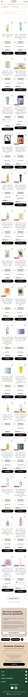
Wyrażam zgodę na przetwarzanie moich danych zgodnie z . (13, 661)
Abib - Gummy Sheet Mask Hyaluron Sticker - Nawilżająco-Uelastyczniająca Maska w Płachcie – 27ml (21, 110)
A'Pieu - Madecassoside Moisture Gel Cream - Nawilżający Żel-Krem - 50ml (20, 37)
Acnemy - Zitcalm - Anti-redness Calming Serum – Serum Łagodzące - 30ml (7, 417)
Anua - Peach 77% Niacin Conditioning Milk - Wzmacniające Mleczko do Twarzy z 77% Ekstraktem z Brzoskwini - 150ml (20, 532)
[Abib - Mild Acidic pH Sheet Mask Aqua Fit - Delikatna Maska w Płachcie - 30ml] (8, 253)
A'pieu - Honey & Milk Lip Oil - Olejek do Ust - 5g (7, 36)
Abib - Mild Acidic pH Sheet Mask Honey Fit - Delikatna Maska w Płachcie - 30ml (7, 301)
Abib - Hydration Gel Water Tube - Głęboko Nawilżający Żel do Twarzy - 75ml (20, 187)
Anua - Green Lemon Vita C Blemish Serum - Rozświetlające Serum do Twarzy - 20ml (7, 455)
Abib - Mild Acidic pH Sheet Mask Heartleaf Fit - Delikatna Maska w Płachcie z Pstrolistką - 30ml (20, 264)
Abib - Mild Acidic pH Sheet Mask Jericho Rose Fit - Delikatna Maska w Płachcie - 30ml (20, 302)
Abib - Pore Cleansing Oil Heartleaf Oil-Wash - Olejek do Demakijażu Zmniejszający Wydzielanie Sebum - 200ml (7, 340)
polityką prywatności (17, 661)
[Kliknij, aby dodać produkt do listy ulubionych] (12, 23)
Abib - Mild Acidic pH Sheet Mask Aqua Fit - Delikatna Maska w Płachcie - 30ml (7, 263)
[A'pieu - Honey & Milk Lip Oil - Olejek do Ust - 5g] (8, 27)
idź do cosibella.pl (14, 632)
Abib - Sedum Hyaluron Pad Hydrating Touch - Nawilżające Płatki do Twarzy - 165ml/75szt (7, 379)
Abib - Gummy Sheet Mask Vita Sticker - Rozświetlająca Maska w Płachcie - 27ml (20, 149)
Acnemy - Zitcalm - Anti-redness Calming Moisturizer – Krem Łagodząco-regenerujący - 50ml (20, 379)
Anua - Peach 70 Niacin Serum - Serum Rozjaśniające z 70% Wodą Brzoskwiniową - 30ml (7, 532)
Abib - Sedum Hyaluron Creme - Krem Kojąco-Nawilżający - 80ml (20, 338)
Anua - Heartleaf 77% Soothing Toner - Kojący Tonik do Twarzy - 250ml (8, 492)
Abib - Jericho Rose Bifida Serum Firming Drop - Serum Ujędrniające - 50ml (7, 225)
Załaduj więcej (13, 598)
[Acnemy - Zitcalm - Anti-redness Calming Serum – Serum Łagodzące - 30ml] (8, 407)
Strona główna (4, 6)
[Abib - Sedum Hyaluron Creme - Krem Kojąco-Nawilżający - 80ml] (21, 329)
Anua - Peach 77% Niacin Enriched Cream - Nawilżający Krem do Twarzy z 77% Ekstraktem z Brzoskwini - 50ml (7, 572)
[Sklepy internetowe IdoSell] (14, 694)
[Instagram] (16, 688)
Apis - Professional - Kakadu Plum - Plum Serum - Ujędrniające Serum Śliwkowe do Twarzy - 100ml (20, 571)
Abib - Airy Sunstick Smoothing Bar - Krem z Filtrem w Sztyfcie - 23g (7, 73)
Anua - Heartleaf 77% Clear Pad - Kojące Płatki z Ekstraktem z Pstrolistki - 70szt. (20, 455)
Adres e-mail (6, 650)
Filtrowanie (5, 639)
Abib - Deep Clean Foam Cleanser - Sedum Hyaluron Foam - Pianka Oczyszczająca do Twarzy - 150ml (7, 110)
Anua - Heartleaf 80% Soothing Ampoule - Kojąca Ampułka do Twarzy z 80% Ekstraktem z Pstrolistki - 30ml (20, 493)
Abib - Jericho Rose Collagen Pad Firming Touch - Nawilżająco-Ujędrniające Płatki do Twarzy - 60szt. (20, 225)
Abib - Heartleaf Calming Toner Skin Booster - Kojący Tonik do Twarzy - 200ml (7, 187)
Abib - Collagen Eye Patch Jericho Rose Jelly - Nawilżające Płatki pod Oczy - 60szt (20, 73)
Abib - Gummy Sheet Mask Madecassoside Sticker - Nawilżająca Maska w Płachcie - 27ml (7, 150)
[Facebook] (12, 688)
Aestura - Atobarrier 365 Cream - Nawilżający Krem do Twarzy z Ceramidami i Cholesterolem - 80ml (21, 417)
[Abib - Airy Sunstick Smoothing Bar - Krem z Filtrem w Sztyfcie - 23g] (8, 63)
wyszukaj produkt (10, 12)
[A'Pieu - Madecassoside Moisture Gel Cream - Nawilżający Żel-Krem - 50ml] (21, 27)
